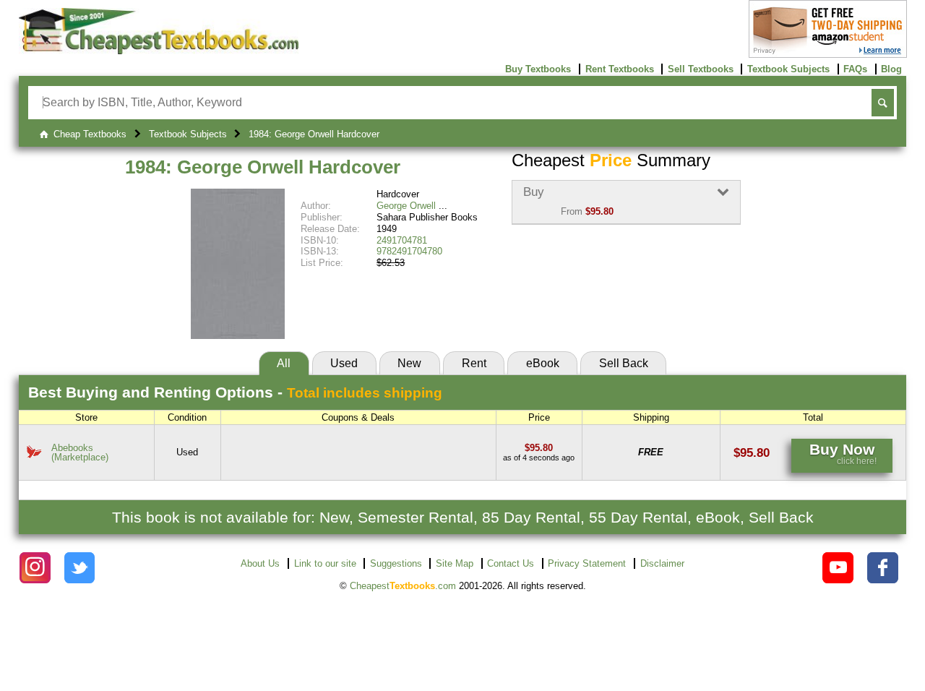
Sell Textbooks (700, 69)
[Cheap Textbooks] (158, 51)
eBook (542, 363)
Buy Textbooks (538, 69)
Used (344, 363)
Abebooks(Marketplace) (79, 452)
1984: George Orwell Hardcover (262, 167)
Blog (891, 69)
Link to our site (325, 563)
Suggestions (396, 563)
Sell (623, 363)
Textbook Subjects (788, 69)
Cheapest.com (403, 585)
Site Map (454, 563)
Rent (474, 363)
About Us (260, 563)
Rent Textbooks (619, 69)
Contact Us (510, 563)
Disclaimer (662, 563)
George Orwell (406, 205)
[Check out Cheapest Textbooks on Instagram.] (35, 567)
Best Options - (235, 392)
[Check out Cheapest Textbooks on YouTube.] (837, 567)
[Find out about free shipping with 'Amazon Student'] (828, 54)
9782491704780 (409, 251)
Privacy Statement (587, 563)
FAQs (855, 69)
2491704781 (402, 240)
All (284, 363)
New (409, 363)
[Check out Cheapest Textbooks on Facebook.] (882, 567)
